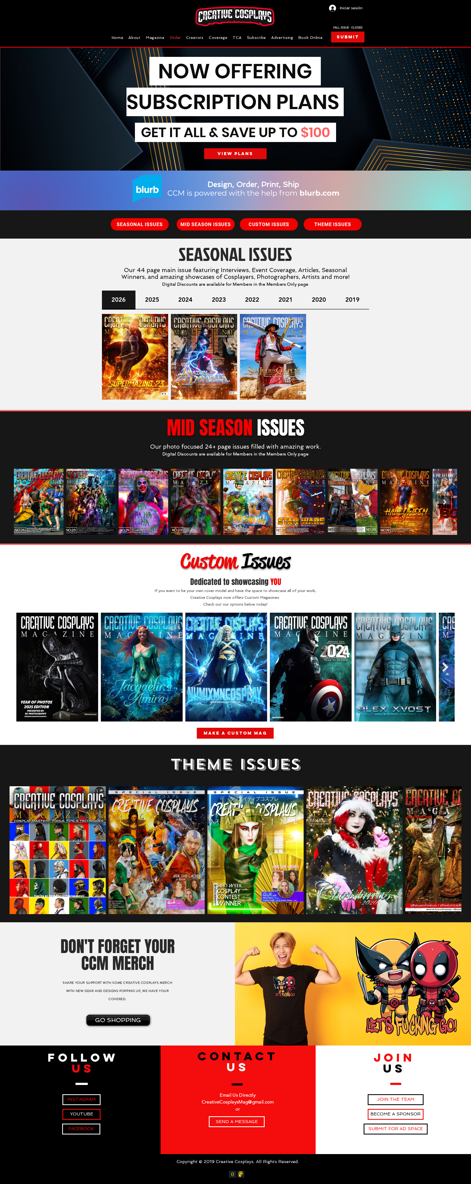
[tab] (118, 300)
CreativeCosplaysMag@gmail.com (238, 1102)
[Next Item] (445, 502)
